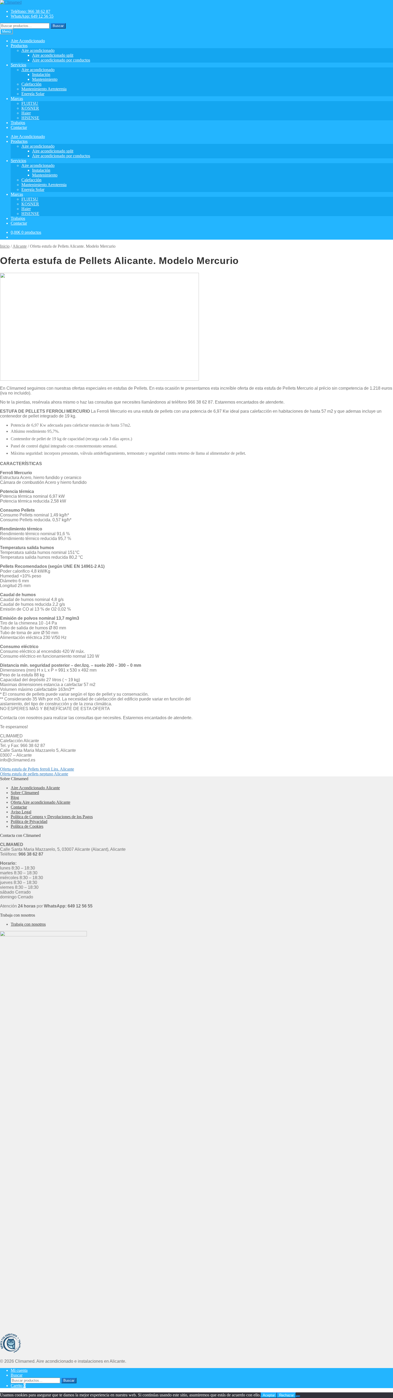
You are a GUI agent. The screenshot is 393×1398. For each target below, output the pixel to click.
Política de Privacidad (29, 821)
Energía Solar (32, 93)
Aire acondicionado (38, 50)
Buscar (58, 26)
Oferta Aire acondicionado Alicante (40, 802)
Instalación (41, 74)
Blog (15, 797)
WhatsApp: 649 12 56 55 (32, 16)
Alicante (20, 246)
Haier (26, 113)
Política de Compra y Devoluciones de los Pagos (52, 816)
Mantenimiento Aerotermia (44, 89)
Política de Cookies (27, 826)
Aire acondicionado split (52, 55)
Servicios (18, 65)
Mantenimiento (44, 79)
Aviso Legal (21, 812)
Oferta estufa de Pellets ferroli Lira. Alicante (37, 769)
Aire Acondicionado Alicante (35, 788)
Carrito (18, 1385)
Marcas (17, 98)
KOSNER (30, 108)
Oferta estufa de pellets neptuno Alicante (34, 774)
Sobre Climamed (25, 792)
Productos (19, 45)
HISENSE (30, 118)
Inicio (5, 246)
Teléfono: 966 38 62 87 (30, 11)
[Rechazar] (298, 1396)
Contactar (19, 127)
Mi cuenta (19, 1370)
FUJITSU (29, 103)
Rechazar (286, 1395)
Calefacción (31, 84)
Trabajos (18, 122)
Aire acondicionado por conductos (61, 60)
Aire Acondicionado (28, 41)
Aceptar (269, 1395)
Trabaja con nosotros (28, 924)
